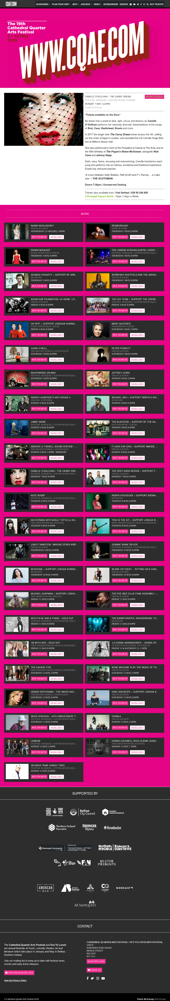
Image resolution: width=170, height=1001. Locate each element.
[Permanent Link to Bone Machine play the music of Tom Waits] (98, 680)
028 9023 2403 (96, 961)
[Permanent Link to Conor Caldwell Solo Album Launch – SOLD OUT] (98, 753)
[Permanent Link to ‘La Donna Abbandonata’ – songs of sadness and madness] (98, 655)
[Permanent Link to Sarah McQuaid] (17, 263)
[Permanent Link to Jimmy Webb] (17, 434)
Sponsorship (110, 4)
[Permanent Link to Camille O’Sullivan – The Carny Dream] (17, 483)
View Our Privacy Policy (15, 980)
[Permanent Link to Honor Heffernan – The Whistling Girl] (17, 704)
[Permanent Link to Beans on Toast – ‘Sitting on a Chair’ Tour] (98, 581)
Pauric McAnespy (151, 999)
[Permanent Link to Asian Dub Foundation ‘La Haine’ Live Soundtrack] (17, 312)
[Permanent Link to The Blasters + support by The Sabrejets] (98, 434)
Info (75, 4)
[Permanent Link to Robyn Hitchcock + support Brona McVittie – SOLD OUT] (98, 508)
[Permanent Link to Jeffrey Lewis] (98, 385)
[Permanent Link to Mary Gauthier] (98, 336)
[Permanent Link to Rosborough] (98, 238)
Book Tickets (154, 96)
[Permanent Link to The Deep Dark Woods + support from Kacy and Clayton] (98, 483)
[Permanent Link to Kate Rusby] (17, 508)
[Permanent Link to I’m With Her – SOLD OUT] (17, 655)
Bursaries (42, 4)
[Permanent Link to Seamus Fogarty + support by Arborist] (17, 287)
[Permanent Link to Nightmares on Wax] (17, 385)
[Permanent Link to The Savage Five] (17, 680)
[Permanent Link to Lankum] (17, 753)
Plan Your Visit (60, 4)
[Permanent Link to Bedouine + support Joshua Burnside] (17, 581)
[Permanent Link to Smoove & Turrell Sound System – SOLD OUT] (17, 459)
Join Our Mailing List (20, 972)
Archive (85, 4)
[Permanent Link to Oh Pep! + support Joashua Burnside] (17, 336)
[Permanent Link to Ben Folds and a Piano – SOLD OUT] (17, 631)
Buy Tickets (156, 4)
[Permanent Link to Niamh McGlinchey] (17, 238)
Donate (124, 4)
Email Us (95, 970)
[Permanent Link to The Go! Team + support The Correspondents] (98, 312)
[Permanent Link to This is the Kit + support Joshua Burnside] (98, 532)
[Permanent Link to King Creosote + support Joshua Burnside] (98, 704)
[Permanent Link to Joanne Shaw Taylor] (98, 557)
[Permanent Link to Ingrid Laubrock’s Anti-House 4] (17, 410)
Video (97, 4)
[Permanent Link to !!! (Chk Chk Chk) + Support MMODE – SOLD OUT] (98, 459)
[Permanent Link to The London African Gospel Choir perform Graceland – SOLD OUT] (98, 263)
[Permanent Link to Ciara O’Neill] (17, 361)
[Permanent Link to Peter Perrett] (98, 361)
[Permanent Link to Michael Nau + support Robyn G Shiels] (98, 410)
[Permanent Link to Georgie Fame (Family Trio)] (17, 778)
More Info (56, 237)
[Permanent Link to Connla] (98, 729)
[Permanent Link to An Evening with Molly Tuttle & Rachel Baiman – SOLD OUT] (17, 532)
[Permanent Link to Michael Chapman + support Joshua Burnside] (17, 606)
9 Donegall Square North (99, 196)
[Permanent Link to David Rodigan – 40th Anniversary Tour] (17, 729)
